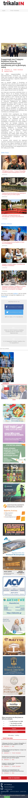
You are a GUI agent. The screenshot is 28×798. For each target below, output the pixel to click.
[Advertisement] (14, 27)
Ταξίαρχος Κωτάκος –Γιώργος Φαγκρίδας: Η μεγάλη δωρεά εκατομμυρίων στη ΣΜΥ (14, 749)
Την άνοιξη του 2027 (16, 729)
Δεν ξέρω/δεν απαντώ (16, 731)
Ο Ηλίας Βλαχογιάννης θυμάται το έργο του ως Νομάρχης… (6, 361)
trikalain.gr (4, 296)
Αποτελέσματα (14, 737)
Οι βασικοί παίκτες (12, 392)
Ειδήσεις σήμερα (6, 223)
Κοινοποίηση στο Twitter (15, 312)
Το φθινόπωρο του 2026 (16, 727)
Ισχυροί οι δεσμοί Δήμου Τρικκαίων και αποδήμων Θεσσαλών (6, 376)
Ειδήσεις (15, 293)
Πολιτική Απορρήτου (9, 792)
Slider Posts (5, 152)
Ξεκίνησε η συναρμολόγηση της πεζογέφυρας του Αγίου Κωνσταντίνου (13, 776)
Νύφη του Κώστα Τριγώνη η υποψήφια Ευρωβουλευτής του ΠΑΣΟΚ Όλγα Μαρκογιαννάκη (14, 331)
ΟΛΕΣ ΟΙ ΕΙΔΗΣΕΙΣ (14, 783)
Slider (13, 752)
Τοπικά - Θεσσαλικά (18, 69)
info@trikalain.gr (8, 795)
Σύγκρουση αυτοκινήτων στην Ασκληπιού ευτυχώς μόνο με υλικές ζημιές (13, 762)
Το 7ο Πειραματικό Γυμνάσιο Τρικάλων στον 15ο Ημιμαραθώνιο (14, 342)
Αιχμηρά (7, 388)
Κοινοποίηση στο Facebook (15, 307)
